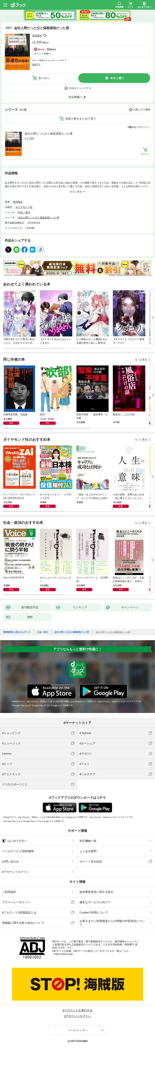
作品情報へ (75, 97)
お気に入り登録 (141, 109)
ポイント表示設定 (91, 861)
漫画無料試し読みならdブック (17, 632)
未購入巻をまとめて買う (80, 118)
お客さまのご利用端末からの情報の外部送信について (112, 922)
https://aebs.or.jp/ (63, 954)
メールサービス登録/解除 (18, 851)
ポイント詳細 (41, 53)
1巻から (132, 127)
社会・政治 (24, 212)
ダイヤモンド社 (24, 207)
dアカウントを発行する (77, 1010)
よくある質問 (88, 851)
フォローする (45, 35)
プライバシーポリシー (16, 902)
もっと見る (141, 359)
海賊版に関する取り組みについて (23, 922)
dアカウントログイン (15, 871)
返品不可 (36, 64)
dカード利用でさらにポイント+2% (48, 60)
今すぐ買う (117, 78)
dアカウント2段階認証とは (19, 912)
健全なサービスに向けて (95, 902)
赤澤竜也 (37, 35)
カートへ (43, 78)
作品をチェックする (80, 88)
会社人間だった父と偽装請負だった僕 (48, 133)
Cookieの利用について (94, 912)
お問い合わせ (10, 861)
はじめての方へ (17, 840)
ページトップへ (77, 1030)
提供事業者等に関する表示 (96, 891)
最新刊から (144, 127)
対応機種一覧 (88, 840)
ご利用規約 (9, 891)
